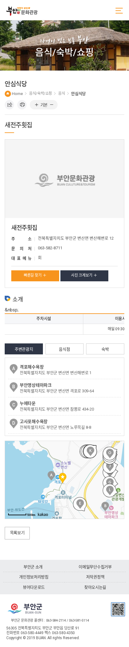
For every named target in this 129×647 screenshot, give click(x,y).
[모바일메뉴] (119, 10)
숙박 (105, 349)
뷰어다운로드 (34, 587)
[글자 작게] (51, 105)
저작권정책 (95, 577)
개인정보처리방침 (34, 577)
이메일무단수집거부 (95, 567)
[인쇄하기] (22, 104)
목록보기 (17, 532)
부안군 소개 (33, 567)
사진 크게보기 (81, 275)
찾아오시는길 (95, 587)
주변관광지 (24, 349)
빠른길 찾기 (33, 275)
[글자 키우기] (36, 105)
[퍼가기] (9, 104)
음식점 (64, 349)
